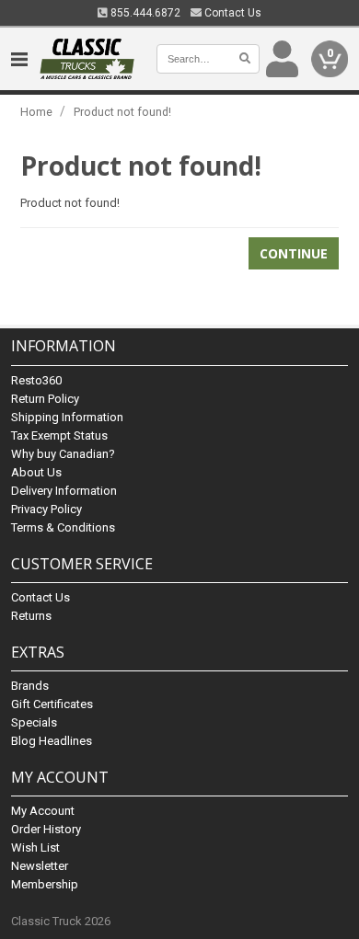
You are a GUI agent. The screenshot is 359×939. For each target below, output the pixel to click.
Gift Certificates (52, 704)
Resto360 (36, 380)
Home (36, 112)
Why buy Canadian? (63, 454)
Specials (34, 722)
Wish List (35, 847)
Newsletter (39, 866)
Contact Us (231, 12)
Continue (294, 253)
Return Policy (45, 399)
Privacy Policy (46, 509)
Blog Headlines (51, 741)
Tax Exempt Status (59, 435)
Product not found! (122, 112)
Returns (31, 616)
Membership (44, 884)
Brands (30, 686)
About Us (36, 472)
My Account (43, 811)
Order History (46, 829)
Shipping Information (67, 417)
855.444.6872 (144, 12)
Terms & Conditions (63, 527)
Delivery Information (64, 491)
